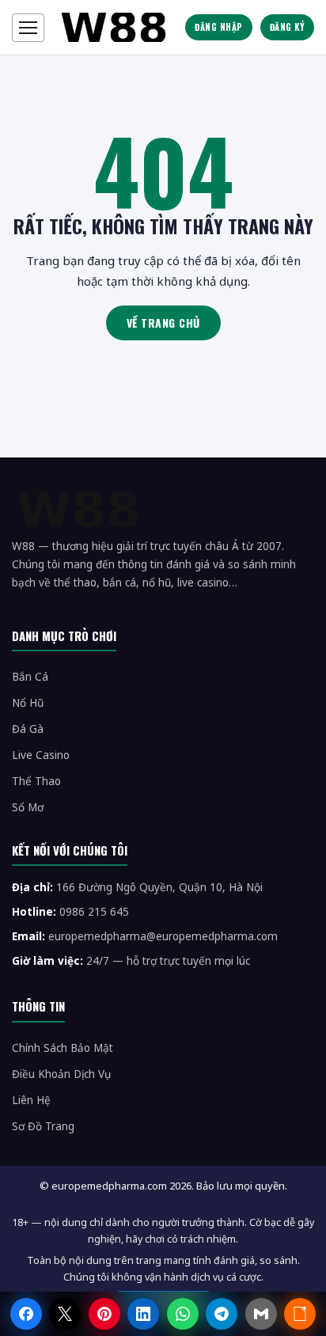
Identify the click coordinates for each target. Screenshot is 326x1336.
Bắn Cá (30, 677)
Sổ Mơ (28, 807)
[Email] (261, 1314)
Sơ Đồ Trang (43, 1126)
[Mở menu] (28, 27)
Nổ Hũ (28, 703)
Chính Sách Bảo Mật (62, 1048)
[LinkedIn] (143, 1314)
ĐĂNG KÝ (287, 27)
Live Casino (41, 755)
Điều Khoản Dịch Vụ (61, 1074)
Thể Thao (36, 781)
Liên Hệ (31, 1100)
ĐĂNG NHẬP (219, 27)
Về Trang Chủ (163, 322)
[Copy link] (300, 1314)
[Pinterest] (104, 1314)
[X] (65, 1314)
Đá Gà (28, 729)
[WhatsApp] (183, 1314)
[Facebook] (26, 1314)
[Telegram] (221, 1314)
